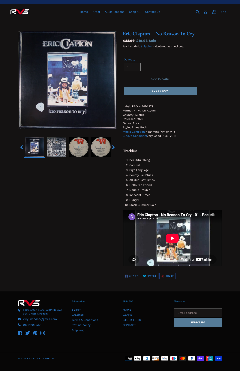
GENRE (128, 314)
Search (76, 309)
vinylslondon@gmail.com (40, 319)
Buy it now (160, 90)
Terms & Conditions (85, 320)
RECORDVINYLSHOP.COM (41, 358)
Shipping (146, 46)
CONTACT (129, 325)
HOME (127, 309)
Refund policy (81, 325)
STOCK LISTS (132, 320)
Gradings (78, 314)
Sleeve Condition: (135, 136)
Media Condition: (134, 131)
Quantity (129, 59)
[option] (34, 147)
